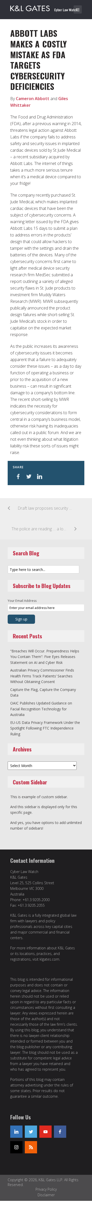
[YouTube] (45, 1132)
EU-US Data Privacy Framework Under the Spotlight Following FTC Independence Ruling (45, 728)
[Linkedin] (16, 1132)
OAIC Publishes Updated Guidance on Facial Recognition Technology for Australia (41, 709)
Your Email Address (22, 601)
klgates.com (49, 959)
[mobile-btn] (78, 9)
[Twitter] (31, 1132)
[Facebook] (60, 1132)
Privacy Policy (46, 1189)
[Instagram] (16, 1147)
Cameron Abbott (32, 98)
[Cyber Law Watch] (47, 7)
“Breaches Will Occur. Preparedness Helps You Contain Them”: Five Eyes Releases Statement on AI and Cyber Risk (44, 657)
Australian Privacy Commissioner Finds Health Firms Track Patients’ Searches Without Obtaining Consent (42, 676)
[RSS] (31, 1147)
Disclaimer (46, 1194)
